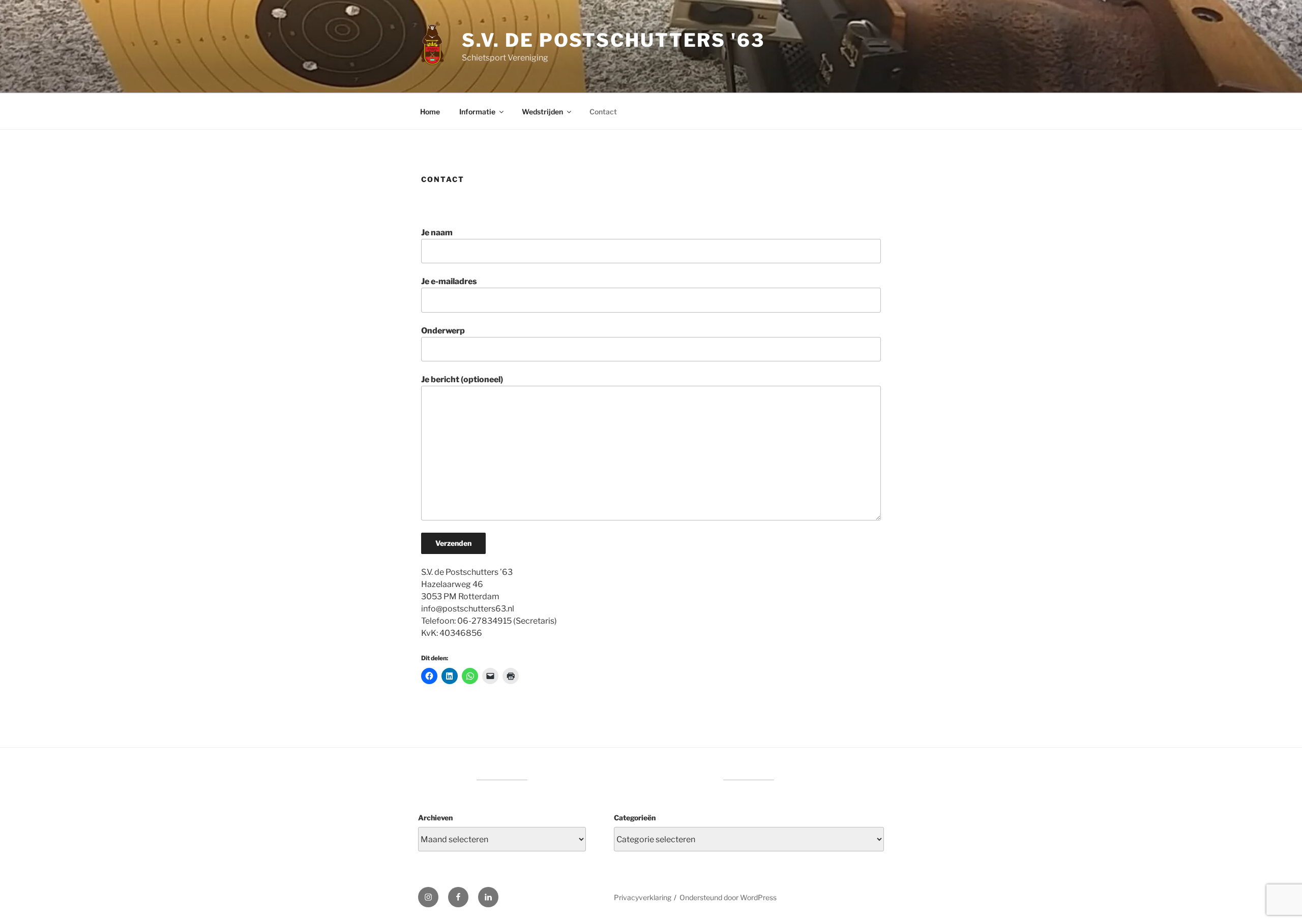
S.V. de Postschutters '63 (613, 40)
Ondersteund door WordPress (728, 897)
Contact (603, 111)
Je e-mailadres (449, 281)
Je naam (437, 232)
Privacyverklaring (642, 897)
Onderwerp (443, 330)
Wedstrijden (542, 111)
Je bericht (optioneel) (462, 379)
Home (430, 111)
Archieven (435, 817)
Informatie (477, 111)
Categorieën (635, 817)
